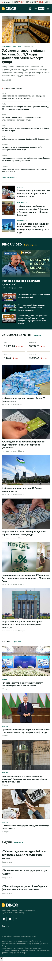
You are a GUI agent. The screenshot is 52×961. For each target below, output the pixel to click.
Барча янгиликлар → (9, 177)
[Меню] (47, 8)
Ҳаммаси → (38, 335)
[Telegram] (30, 8)
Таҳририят (6, 926)
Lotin (35, 8)
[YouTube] (10, 919)
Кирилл (41, 8)
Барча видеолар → (31, 245)
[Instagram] (16, 919)
